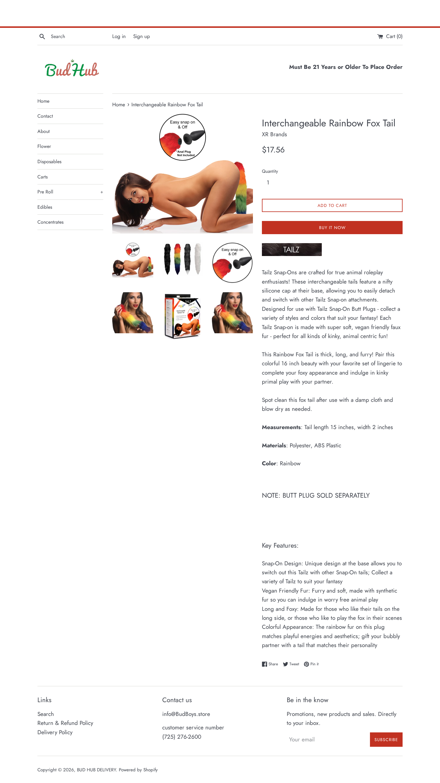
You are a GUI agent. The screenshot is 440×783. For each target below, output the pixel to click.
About (43, 131)
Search (45, 714)
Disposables (49, 161)
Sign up (141, 36)
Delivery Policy (54, 732)
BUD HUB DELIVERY (96, 770)
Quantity (270, 171)
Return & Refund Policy (65, 723)
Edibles (44, 207)
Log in (119, 36)
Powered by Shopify (138, 770)
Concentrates (50, 222)
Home (43, 101)
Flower (44, 146)
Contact (45, 116)
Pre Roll (70, 191)
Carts (42, 176)
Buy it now (332, 228)
